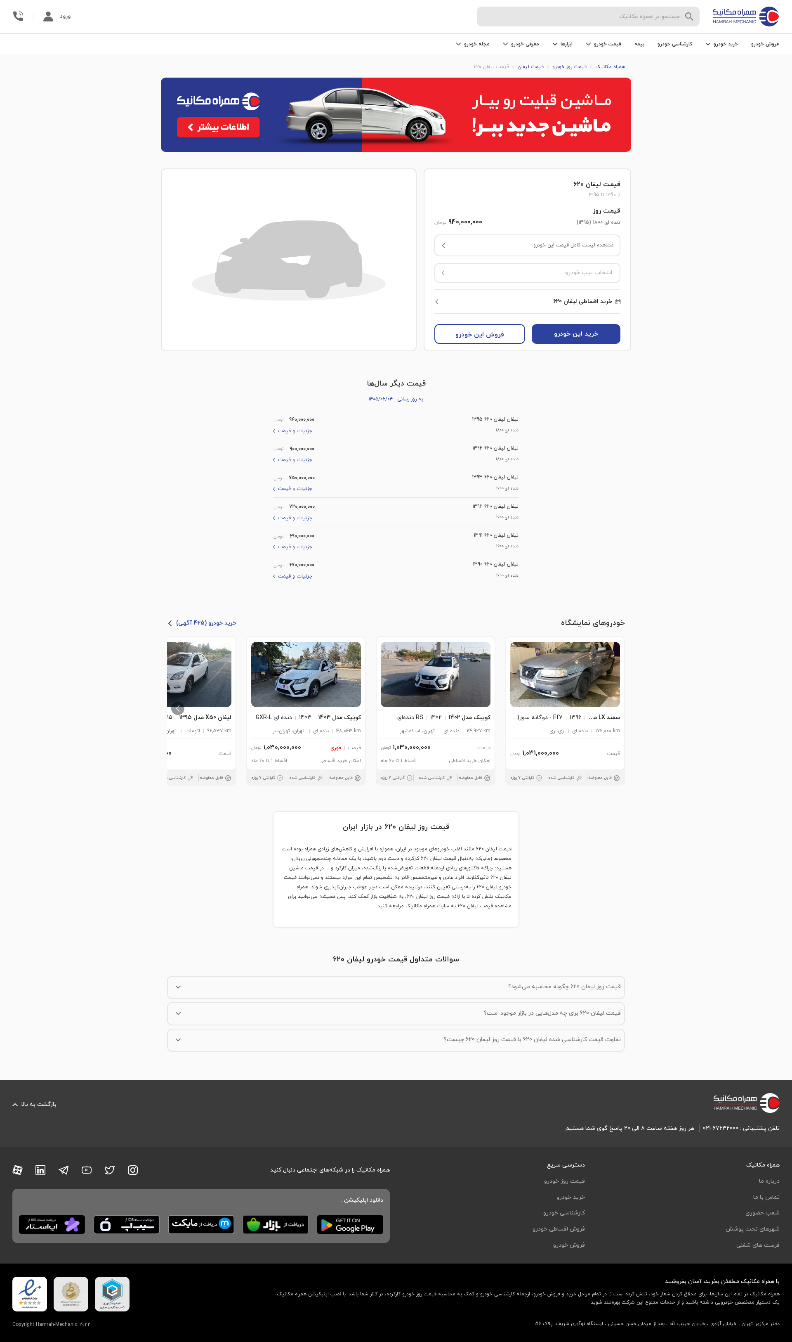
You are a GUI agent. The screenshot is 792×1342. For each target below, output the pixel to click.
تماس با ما (766, 1197)
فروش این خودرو (479, 334)
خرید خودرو (570, 1197)
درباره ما (769, 1181)
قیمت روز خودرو (564, 1181)
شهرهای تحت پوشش (753, 1229)
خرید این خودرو (576, 333)
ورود (65, 16)
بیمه (639, 44)
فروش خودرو (765, 44)
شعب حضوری (762, 1213)
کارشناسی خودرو (675, 44)
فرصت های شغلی (758, 1245)
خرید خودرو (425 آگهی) (206, 623)
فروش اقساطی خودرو (559, 1229)
